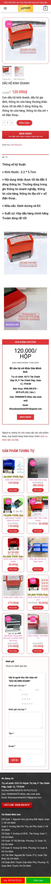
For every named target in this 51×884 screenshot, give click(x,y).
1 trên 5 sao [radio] (13, 690)
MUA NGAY (25, 417)
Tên (11, 733)
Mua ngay (24, 122)
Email (12, 746)
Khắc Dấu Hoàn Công (38, 480)
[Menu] (5, 8)
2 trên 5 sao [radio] (29, 690)
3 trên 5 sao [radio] (15, 694)
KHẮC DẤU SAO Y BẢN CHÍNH (13, 560)
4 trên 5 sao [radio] (15, 699)
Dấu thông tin (19, 79)
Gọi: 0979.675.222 (13, 880)
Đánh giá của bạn (17, 685)
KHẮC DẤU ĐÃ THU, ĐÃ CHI (38, 598)
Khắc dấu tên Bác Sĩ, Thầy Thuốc (37, 560)
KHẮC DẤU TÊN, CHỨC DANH (37, 519)
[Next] (44, 40)
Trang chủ (6, 79)
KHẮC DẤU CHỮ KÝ (13, 480)
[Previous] (6, 40)
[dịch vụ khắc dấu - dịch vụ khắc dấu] (25, 8)
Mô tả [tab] (4, 157)
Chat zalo (38, 880)
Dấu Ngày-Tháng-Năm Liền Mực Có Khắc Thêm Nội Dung (13, 638)
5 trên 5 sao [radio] (15, 704)
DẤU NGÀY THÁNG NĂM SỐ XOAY (13, 519)
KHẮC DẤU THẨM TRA (13, 597)
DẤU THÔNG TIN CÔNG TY (38, 637)
